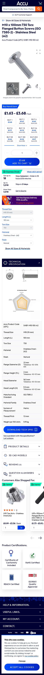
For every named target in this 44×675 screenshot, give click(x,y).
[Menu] (4, 3)
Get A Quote (21, 191)
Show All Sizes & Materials (18, 20)
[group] (22, 65)
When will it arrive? (34, 172)
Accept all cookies (22, 667)
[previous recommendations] (32, 538)
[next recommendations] (40, 538)
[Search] (38, 8)
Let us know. (9, 438)
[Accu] (22, 3)
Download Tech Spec (20, 429)
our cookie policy (31, 656)
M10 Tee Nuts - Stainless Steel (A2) (13, 514)
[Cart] (40, 3)
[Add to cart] (21, 528)
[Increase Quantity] (7, 153)
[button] (38, 51)
